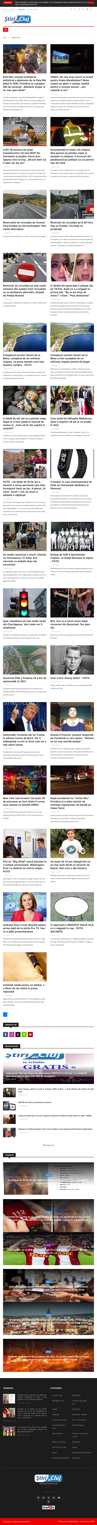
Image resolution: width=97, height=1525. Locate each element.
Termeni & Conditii (87, 1521)
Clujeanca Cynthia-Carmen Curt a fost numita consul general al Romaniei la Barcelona (55, 1129)
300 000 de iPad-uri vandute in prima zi (35, 1102)
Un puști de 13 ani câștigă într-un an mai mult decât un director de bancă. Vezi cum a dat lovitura (70, 865)
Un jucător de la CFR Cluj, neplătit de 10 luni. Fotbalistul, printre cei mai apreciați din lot (32, 1429)
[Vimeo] (83, 9)
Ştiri (4, 37)
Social (48, 1175)
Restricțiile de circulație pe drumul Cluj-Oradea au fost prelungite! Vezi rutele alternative (24, 226)
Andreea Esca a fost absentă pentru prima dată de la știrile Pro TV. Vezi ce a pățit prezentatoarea (24, 928)
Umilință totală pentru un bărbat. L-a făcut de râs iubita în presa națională (24, 988)
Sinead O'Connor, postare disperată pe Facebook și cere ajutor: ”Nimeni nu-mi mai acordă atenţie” (72, 738)
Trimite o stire (32, 9)
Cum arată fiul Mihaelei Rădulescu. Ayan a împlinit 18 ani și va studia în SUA (71, 421)
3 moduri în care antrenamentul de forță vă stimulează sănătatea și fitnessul (71, 485)
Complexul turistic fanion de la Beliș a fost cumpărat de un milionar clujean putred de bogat (70, 358)
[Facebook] (71, 9)
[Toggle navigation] (5, 30)
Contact (21, 9)
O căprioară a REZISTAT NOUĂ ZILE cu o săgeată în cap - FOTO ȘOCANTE (72, 928)
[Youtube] (87, 9)
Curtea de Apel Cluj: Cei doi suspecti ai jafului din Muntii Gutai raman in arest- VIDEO (55, 1116)
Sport (48, 1245)
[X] (79, 9)
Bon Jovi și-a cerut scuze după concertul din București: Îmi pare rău (70, 624)
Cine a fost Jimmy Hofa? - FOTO (70, 678)
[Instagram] (75, 9)
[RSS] (91, 9)
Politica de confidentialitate (68, 1521)
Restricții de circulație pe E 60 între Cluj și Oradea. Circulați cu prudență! (71, 226)
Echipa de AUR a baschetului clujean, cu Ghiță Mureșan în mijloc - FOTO (71, 558)
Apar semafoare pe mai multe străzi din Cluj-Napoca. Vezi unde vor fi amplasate (24, 624)
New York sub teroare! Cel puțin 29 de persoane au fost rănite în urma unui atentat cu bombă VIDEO (24, 801)
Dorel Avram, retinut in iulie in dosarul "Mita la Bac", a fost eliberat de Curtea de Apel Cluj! (56, 1090)
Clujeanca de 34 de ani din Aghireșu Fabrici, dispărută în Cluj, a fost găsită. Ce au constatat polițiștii (32, 1397)
